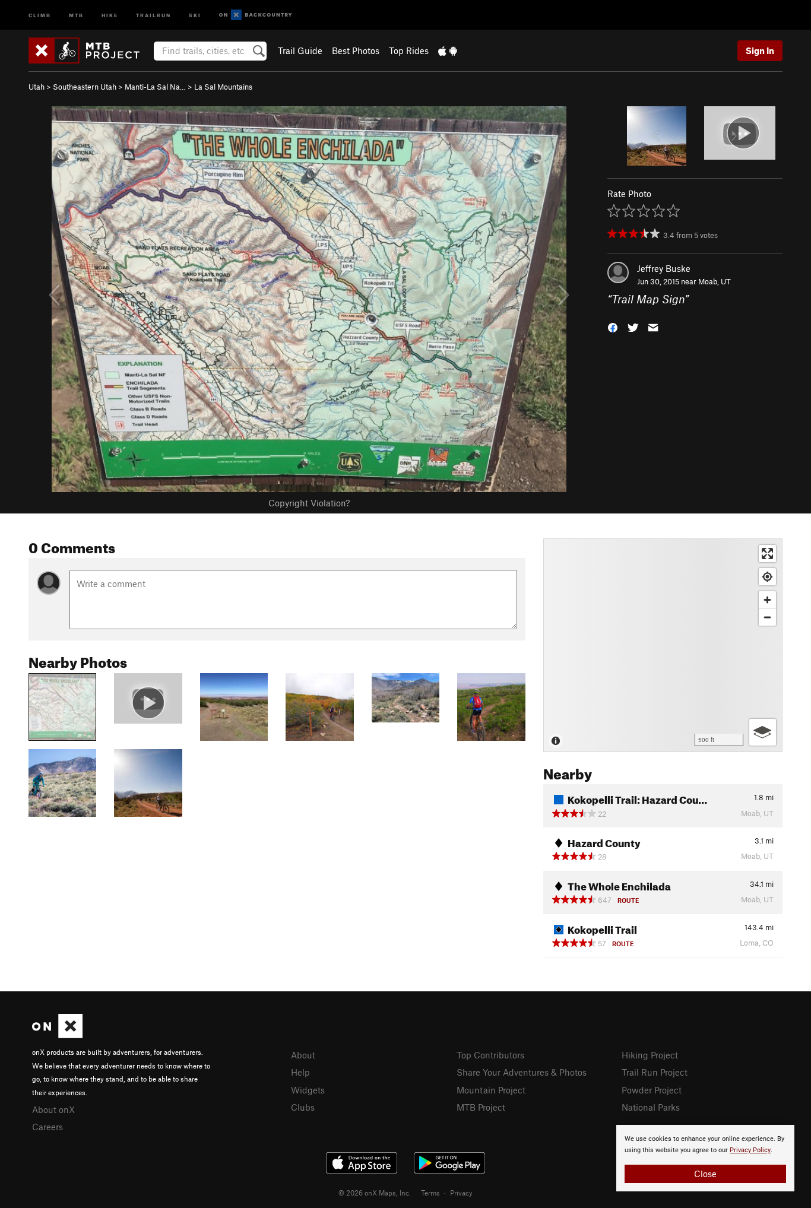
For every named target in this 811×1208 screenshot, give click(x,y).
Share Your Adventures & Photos (522, 1072)
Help (300, 1072)
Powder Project (652, 1090)
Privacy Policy (750, 1150)
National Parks (651, 1107)
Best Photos (355, 50)
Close (705, 1173)
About (303, 1055)
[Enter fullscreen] (767, 553)
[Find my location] (767, 576)
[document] (705, 1158)
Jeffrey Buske (663, 268)
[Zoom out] (767, 617)
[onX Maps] (57, 1034)
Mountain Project (491, 1090)
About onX (53, 1109)
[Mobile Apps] (447, 50)
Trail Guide (300, 50)
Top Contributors (490, 1055)
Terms (430, 1192)
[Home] (89, 50)
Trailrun (153, 14)
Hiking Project (650, 1055)
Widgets (308, 1090)
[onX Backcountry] (255, 15)
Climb (39, 14)
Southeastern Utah (84, 86)
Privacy (461, 1192)
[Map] (663, 645)
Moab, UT (714, 281)
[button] (612, 327)
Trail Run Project (655, 1072)
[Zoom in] (767, 599)
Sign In (760, 50)
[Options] (762, 732)
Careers (47, 1126)
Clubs (303, 1107)
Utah (36, 86)
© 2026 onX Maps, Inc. (374, 1192)
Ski (195, 14)
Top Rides (409, 50)
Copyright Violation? (309, 502)
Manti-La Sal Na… (155, 86)
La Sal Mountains (223, 86)
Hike (110, 14)
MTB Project (481, 1107)
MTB (76, 14)
